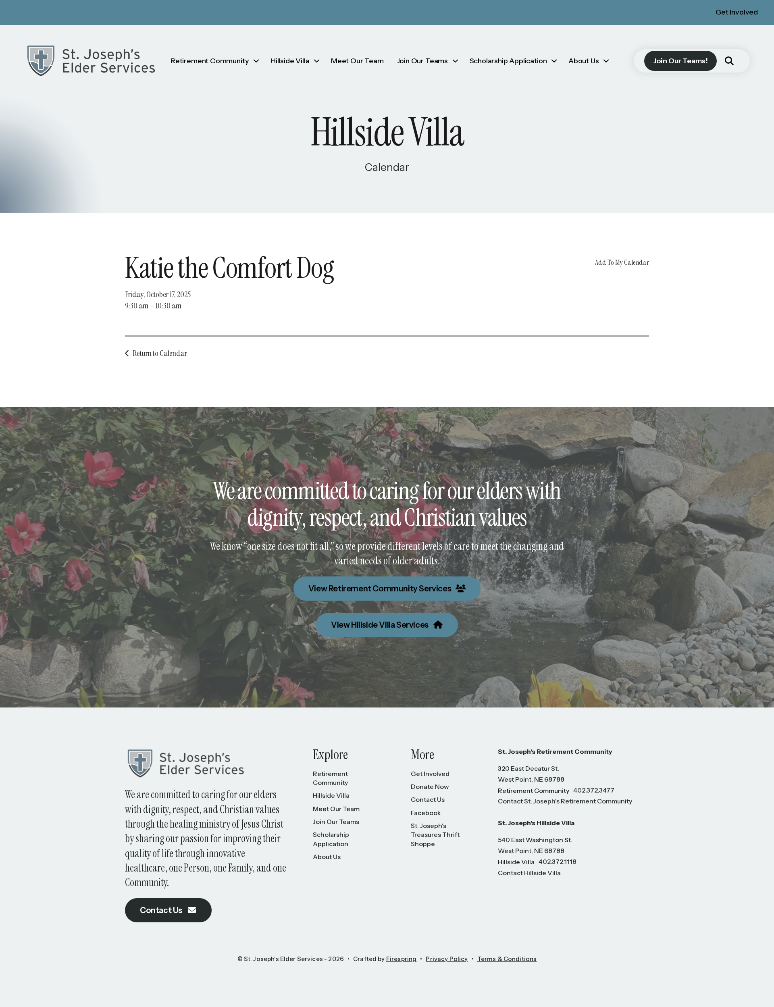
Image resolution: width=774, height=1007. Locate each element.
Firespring (401, 959)
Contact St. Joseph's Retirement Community (565, 801)
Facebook (426, 813)
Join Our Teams (422, 60)
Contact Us (162, 910)
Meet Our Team (357, 60)
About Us (583, 60)
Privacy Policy (447, 959)
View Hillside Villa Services (380, 625)
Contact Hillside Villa (529, 873)
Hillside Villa (289, 60)
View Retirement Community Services (380, 588)
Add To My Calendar (622, 262)
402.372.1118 (557, 861)
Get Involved (737, 12)
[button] (729, 61)
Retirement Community (210, 60)
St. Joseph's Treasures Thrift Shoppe (435, 835)
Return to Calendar (160, 353)
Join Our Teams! (680, 60)
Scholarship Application (508, 60)
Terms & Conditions (507, 959)
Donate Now (430, 786)
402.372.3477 (593, 790)
